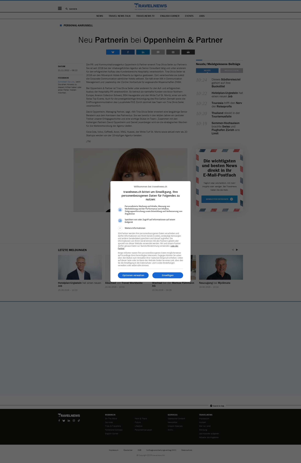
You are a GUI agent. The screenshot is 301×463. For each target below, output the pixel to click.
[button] (150, 228)
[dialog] (150, 231)
